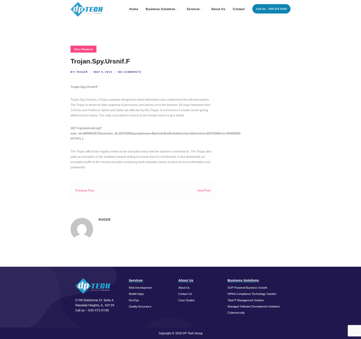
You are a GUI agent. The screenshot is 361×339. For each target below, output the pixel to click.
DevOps (134, 300)
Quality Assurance (140, 306)
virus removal (83, 49)
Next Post (203, 190)
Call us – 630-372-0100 (271, 8)
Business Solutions (160, 9)
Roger (82, 71)
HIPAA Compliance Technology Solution (252, 293)
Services (193, 9)
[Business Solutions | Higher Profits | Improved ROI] (87, 9)
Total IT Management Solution (246, 300)
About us (218, 9)
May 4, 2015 (103, 71)
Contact (239, 9)
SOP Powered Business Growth (247, 287)
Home (133, 9)
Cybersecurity (236, 312)
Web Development (140, 287)
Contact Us (185, 293)
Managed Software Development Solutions (254, 306)
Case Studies (186, 300)
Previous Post (84, 190)
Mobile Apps (136, 293)
